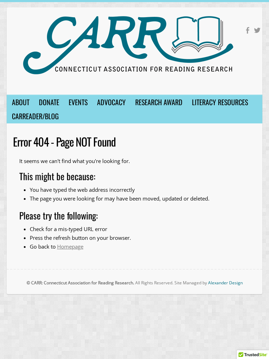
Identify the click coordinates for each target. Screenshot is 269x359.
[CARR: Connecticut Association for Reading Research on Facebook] (247, 30)
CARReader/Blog (35, 116)
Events (78, 102)
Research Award (158, 102)
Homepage (70, 246)
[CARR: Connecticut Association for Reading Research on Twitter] (257, 30)
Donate (49, 102)
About (20, 102)
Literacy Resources (220, 102)
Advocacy (111, 102)
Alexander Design (225, 283)
